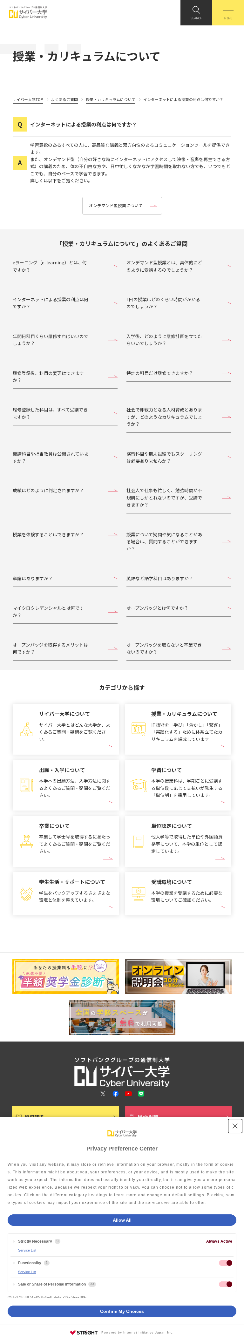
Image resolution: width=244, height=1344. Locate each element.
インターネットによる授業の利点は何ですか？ (50, 302)
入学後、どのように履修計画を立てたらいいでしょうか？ (164, 339)
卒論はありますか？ (33, 578)
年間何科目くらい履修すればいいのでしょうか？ (50, 339)
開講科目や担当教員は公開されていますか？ (50, 457)
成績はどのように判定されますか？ (48, 490)
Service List (27, 1250)
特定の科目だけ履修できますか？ (159, 373)
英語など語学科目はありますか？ (159, 578)
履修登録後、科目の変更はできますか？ (48, 376)
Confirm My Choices (122, 1311)
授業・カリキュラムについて (110, 99)
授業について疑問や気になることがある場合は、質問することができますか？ (164, 541)
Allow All (122, 1220)
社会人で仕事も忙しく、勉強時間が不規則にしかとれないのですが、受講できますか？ (164, 497)
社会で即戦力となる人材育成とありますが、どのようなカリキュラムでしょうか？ (164, 416)
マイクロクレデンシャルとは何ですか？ (48, 611)
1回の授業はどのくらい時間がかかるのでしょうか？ (163, 302)
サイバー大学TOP (28, 99)
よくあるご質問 (64, 99)
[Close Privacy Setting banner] (235, 1126)
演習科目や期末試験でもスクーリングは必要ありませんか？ (164, 457)
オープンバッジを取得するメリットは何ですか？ (50, 648)
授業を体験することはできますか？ (48, 534)
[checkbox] (225, 1263)
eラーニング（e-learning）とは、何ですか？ (50, 266)
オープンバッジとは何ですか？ (157, 608)
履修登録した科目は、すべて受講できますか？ (50, 413)
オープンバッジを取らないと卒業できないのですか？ (164, 648)
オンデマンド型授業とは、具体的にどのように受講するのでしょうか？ (164, 266)
